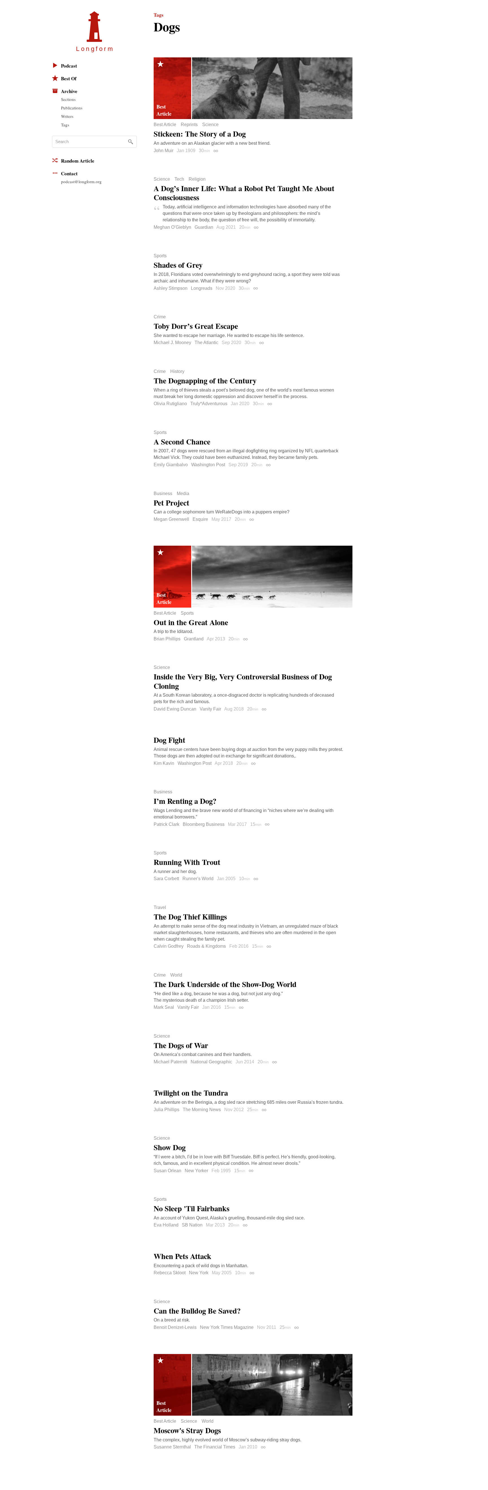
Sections (68, 99)
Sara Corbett (166, 878)
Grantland (194, 638)
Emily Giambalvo (171, 464)
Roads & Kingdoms (206, 946)
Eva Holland (166, 1225)
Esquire (200, 519)
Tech (179, 179)
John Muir (163, 150)
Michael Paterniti (170, 1061)
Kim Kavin (164, 763)
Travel (160, 907)
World (176, 975)
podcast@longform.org (81, 181)
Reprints (189, 124)
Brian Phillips (167, 638)
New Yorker (196, 1170)
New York (198, 1272)
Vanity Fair (210, 709)
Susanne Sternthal (172, 1446)
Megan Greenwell (171, 519)
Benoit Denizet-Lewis (175, 1327)
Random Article (77, 160)
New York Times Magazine (227, 1327)
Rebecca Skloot (170, 1272)
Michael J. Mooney (172, 342)
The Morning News (202, 1109)
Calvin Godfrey (169, 946)
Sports (160, 256)
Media (183, 493)
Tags (65, 125)
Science (210, 124)
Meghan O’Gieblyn (172, 227)
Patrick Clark (166, 824)
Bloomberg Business (204, 824)
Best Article (165, 124)
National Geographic (211, 1061)
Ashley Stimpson (171, 288)
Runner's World (197, 878)
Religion (197, 179)
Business (163, 493)
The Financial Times (214, 1446)
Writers (67, 116)
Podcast (69, 65)
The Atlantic (206, 342)
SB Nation (192, 1225)
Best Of (69, 78)
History (177, 371)
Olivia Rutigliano (170, 403)
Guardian (204, 227)
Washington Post (208, 464)
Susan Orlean (167, 1170)
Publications (71, 108)
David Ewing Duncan (175, 709)
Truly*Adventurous (208, 403)
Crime (160, 317)
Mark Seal (164, 1007)
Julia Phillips (166, 1109)
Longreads (201, 288)
